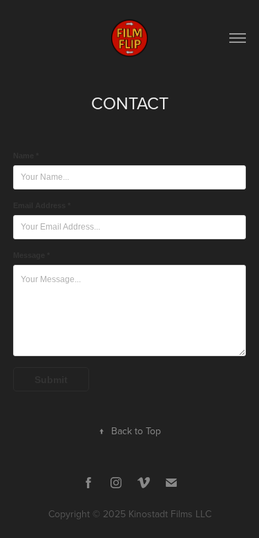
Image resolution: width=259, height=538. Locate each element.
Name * (26, 155)
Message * (31, 255)
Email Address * (41, 205)
